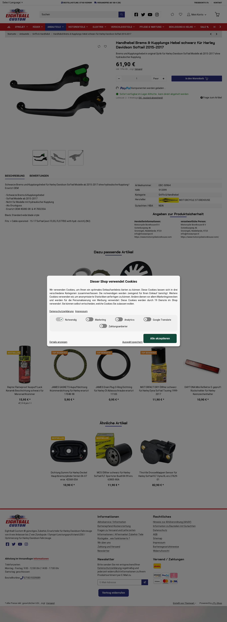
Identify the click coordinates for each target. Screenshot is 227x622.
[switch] (59, 319)
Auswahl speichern (132, 342)
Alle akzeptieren (160, 338)
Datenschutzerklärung (62, 311)
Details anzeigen (58, 342)
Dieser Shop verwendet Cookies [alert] (113, 281)
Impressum (81, 311)
